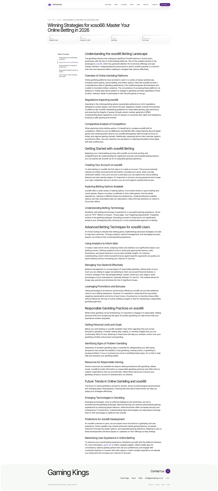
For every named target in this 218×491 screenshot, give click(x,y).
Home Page (124, 478)
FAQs (140, 478)
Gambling (59, 20)
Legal (168, 484)
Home (49, 20)
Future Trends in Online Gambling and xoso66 (68, 75)
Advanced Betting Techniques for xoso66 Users (68, 66)
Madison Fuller (53, 40)
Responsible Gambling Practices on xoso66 (68, 70)
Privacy (158, 484)
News (53, 20)
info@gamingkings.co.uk (154, 478)
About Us (151, 484)
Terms (163, 484)
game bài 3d (108, 445)
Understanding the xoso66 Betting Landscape (68, 58)
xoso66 (99, 64)
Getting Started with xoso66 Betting (68, 62)
